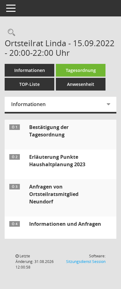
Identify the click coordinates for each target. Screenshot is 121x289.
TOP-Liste (29, 84)
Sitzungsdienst (85, 261)
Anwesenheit (80, 84)
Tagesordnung (81, 70)
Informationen (29, 70)
